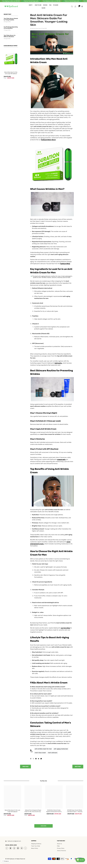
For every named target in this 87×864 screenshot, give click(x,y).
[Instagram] (10, 848)
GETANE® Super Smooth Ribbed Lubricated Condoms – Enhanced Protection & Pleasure (74, 811)
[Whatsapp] (41, 758)
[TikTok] (18, 848)
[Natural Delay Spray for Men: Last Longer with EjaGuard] (11, 58)
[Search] (72, 6)
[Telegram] (36, 758)
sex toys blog (65, 628)
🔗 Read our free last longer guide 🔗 (31, 1)
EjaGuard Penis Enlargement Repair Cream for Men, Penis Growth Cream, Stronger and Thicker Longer (33, 811)
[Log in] (75, 6)
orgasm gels (61, 459)
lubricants (58, 363)
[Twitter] (33, 758)
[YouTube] (21, 848)
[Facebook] (30, 758)
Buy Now (82, 859)
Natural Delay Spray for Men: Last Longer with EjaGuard (10, 73)
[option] (11, 64)
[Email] (38, 758)
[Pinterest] (14, 848)
